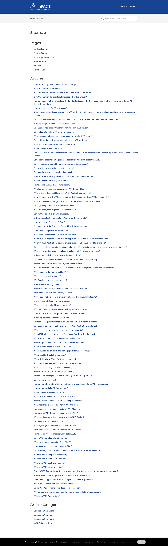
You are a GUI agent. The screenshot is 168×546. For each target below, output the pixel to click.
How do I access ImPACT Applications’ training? (54, 371)
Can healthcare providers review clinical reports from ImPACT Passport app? (66, 259)
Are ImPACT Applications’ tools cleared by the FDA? (56, 483)
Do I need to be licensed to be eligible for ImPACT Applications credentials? (66, 326)
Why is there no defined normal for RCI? (51, 272)
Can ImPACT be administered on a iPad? (51, 438)
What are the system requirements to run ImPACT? (55, 210)
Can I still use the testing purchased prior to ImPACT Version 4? (61, 140)
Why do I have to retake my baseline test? (52, 180)
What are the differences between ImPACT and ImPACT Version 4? (62, 93)
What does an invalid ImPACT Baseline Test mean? (55, 234)
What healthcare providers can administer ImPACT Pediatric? (59, 417)
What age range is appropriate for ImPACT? (52, 442)
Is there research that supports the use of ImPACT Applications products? (65, 475)
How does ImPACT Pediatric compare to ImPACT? (55, 434)
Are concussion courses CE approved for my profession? (58, 363)
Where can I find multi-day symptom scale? (52, 347)
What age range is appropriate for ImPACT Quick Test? (57, 405)
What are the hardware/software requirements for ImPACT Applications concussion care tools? (74, 268)
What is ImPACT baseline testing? (48, 467)
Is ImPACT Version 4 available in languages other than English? (60, 97)
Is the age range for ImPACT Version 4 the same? (54, 123)
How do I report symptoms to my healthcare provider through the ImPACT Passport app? (71, 384)
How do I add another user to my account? (52, 185)
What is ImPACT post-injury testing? (49, 463)
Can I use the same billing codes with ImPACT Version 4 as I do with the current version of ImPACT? (76, 119)
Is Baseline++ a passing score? (46, 284)
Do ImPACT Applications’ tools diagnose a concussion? (57, 488)
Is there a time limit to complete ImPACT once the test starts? (60, 218)
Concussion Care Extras (44, 511)
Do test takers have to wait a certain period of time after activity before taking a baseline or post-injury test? (80, 247)
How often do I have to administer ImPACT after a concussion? (61, 288)
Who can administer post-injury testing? (51, 454)
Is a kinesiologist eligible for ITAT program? (52, 301)
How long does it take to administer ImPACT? (53, 446)
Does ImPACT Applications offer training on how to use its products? (63, 479)
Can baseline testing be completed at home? (53, 172)
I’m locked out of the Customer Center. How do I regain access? (61, 226)
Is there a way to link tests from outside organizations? (57, 255)
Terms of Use (39, 70)
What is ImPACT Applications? (47, 496)
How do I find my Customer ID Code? (49, 222)
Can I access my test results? (46, 380)
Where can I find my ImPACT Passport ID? (51, 392)
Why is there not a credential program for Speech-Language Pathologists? (65, 297)
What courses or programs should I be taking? (53, 367)
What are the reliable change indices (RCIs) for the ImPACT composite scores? (67, 201)
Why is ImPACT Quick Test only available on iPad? (55, 396)
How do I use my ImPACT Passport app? (51, 388)
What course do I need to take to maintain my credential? (58, 330)
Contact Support (128, 7)
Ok (141, 542)
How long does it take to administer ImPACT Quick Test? (58, 409)
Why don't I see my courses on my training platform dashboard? (61, 309)
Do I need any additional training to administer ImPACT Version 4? (62, 128)
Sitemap (37, 65)
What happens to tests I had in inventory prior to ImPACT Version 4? (63, 136)
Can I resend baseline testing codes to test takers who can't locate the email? (67, 160)
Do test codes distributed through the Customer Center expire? (61, 164)
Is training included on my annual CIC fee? (52, 318)
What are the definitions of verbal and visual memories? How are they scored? (67, 251)
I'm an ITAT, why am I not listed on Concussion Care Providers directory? (64, 334)
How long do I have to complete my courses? (53, 293)
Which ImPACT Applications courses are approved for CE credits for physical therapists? (71, 239)
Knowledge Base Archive (44, 57)
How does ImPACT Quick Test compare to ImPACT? (56, 413)
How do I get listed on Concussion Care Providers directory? (59, 342)
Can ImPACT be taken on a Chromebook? (51, 214)
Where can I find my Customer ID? (48, 148)
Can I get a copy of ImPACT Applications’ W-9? (54, 205)
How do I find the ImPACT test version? (50, 108)
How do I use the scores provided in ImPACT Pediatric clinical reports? (63, 176)
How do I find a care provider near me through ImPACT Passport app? (63, 376)
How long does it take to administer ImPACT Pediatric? (57, 430)
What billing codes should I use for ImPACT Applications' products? (62, 193)
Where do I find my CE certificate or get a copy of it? (56, 359)
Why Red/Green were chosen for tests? (50, 280)
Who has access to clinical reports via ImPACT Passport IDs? (59, 189)
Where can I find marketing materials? (50, 355)
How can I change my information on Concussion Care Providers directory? (65, 322)
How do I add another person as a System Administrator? (58, 263)
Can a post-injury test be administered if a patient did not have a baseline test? (68, 450)
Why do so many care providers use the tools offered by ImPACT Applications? (67, 492)
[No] (165, 542)
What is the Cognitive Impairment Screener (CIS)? (55, 144)
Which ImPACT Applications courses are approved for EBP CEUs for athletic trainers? (70, 243)
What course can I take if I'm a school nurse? (52, 305)
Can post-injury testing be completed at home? (54, 168)
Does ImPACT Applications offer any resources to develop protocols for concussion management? (76, 471)
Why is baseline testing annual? (47, 276)
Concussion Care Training (45, 519)
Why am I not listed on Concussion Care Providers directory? (59, 338)
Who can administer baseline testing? (50, 459)
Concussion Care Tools (43, 515)
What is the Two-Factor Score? (47, 88)
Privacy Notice (40, 61)
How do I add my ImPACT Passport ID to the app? (55, 84)
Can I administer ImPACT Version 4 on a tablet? (54, 132)
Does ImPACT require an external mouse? (51, 230)
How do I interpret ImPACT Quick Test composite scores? (58, 400)
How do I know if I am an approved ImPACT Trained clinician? (60, 313)
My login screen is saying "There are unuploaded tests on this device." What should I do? (71, 197)
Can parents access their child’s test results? (52, 421)
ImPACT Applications (43, 523)
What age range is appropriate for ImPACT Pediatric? (56, 425)
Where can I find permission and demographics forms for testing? (62, 351)
